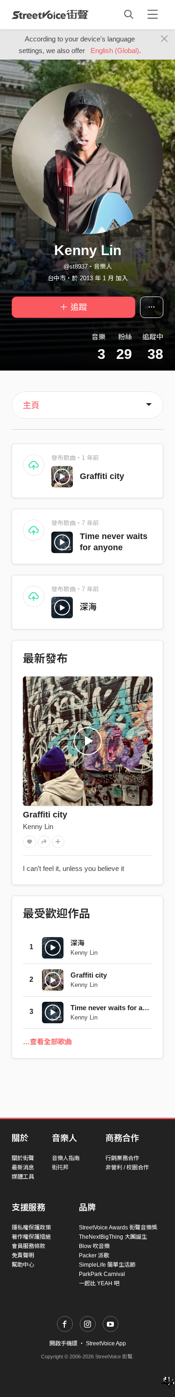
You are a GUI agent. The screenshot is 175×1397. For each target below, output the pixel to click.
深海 (88, 607)
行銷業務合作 (122, 1158)
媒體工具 (23, 1177)
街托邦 (60, 1167)
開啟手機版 (63, 1343)
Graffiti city (102, 476)
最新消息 (23, 1167)
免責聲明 (23, 1255)
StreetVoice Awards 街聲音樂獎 (118, 1227)
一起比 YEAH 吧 (99, 1283)
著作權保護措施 (31, 1237)
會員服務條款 (28, 1246)
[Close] (164, 39)
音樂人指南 (66, 1158)
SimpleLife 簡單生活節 (107, 1265)
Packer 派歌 (94, 1255)
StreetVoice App (106, 1343)
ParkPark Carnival (102, 1274)
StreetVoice (50, 14)
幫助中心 (23, 1265)
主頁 (31, 405)
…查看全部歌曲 (47, 1042)
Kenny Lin (38, 826)
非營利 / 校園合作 (127, 1167)
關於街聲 (23, 1158)
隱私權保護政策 (31, 1227)
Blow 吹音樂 (94, 1246)
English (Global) (115, 50)
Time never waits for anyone (116, 1008)
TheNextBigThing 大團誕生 (113, 1237)
